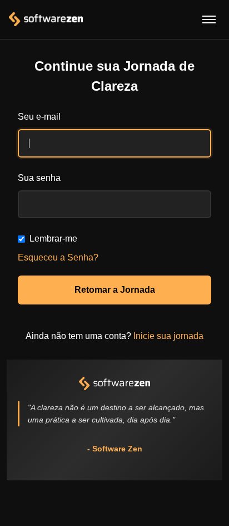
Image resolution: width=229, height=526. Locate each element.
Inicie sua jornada (168, 336)
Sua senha (39, 178)
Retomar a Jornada (114, 289)
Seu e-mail (39, 116)
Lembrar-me (53, 238)
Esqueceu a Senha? (58, 257)
